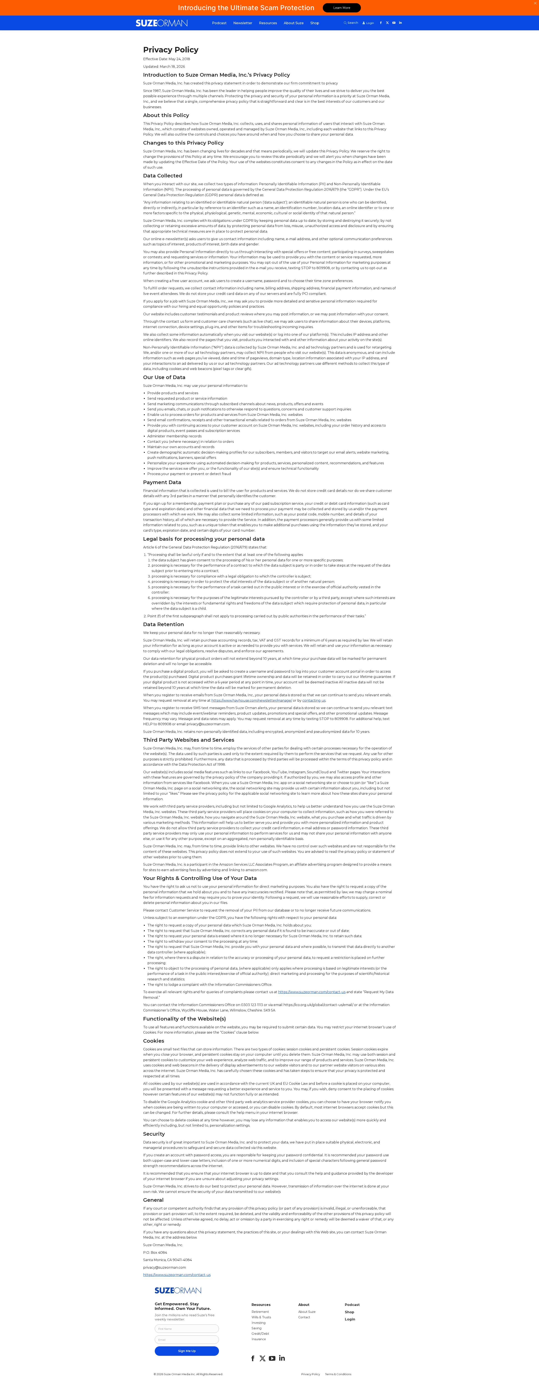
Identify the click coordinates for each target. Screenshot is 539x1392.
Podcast (352, 1305)
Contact (304, 1317)
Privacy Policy (310, 1374)
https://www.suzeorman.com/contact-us (312, 992)
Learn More (341, 8)
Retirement (260, 1312)
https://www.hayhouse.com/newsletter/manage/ (251, 701)
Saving (256, 1328)
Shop (349, 1312)
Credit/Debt (260, 1334)
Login (350, 1319)
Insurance (259, 1339)
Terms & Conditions (338, 1374)
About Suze (307, 1312)
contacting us (314, 701)
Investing (258, 1323)
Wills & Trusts (261, 1317)
